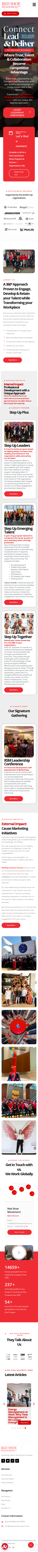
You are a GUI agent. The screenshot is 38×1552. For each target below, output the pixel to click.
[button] (34, 4)
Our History (5, 1496)
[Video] (19, 1252)
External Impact (7, 1479)
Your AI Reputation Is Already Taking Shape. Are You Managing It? (17, 1414)
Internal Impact (7, 1482)
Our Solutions (6, 1475)
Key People (5, 1500)
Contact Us (5, 1508)
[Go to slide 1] (12, 1428)
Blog (3, 1504)
